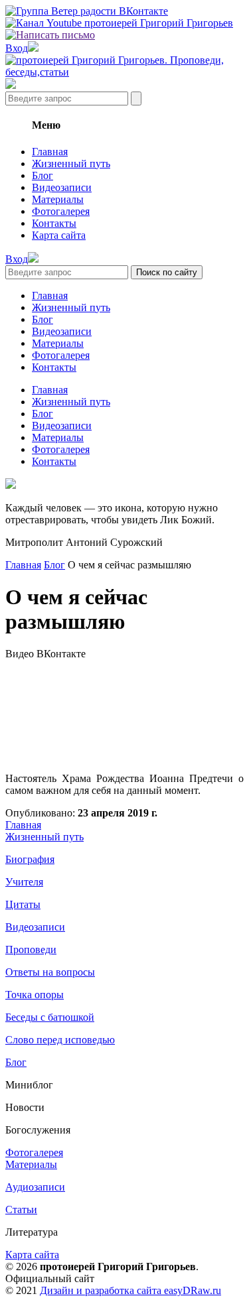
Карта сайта (59, 235)
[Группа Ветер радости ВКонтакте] (86, 11)
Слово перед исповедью (60, 1039)
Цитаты (23, 904)
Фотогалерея (61, 211)
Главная (50, 151)
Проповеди (30, 949)
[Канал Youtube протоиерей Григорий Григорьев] (119, 23)
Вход (16, 48)
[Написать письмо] (50, 34)
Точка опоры (34, 994)
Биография (29, 859)
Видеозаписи (62, 187)
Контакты (54, 223)
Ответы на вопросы (50, 972)
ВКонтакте (61, 653)
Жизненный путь (71, 163)
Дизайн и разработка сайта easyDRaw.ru (130, 1290)
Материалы (58, 199)
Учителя (24, 881)
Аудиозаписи (35, 1187)
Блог (42, 175)
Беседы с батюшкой (49, 1017)
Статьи (21, 1209)
